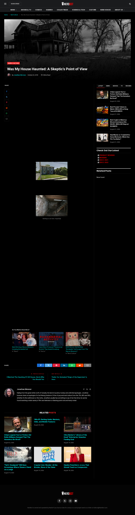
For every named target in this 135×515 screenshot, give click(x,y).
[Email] (6, 118)
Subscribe (15, 4)
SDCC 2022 (104, 162)
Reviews (128, 86)
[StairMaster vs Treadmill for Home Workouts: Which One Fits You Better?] (102, 138)
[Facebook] (6, 91)
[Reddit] (6, 107)
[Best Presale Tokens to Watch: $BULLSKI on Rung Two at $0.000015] (102, 110)
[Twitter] (6, 97)
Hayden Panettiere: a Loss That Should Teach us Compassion (76, 466)
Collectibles (62, 10)
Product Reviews (107, 155)
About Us (119, 10)
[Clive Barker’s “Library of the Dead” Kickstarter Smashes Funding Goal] (77, 424)
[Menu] (5, 3)
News (12, 10)
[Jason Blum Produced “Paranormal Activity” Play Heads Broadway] (51, 339)
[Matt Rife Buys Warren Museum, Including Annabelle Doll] (24, 339)
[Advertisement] (67, 46)
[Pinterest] (6, 102)
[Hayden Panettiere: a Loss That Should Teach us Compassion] (77, 454)
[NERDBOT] (67, 4)
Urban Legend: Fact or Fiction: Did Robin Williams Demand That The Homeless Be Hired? (17, 437)
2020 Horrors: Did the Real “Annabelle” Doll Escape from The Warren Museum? (77, 349)
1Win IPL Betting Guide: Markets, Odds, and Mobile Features (47, 420)
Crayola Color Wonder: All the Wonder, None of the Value (45, 466)
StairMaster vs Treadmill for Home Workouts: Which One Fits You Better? (120, 137)
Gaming (49, 10)
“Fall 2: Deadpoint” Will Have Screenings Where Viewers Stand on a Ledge (17, 467)
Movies (115, 86)
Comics (38, 10)
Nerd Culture (13, 63)
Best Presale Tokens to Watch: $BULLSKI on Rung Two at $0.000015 (119, 109)
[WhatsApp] (6, 113)
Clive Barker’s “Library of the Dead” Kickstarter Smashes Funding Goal (75, 437)
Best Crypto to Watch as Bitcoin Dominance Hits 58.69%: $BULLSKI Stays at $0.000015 (119, 123)
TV (122, 86)
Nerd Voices (105, 10)
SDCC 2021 (104, 160)
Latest (100, 86)
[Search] (130, 3)
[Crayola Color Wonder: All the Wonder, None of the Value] (47, 454)
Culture (92, 10)
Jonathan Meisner (20, 75)
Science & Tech (78, 10)
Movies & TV (26, 10)
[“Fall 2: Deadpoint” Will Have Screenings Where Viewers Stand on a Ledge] (18, 454)
